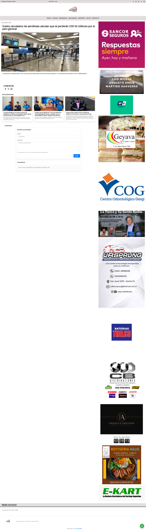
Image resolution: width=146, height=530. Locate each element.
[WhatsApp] (136, 1)
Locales (55, 18)
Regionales (63, 18)
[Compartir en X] (8, 89)
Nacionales (73, 18)
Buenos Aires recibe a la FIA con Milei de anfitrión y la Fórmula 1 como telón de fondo (78, 113)
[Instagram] (144, 1)
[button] (133, 1)
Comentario (19, 140)
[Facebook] (141, 1)
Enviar (77, 156)
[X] (138, 1)
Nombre (19, 133)
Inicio (49, 18)
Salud (88, 18)
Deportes (81, 18)
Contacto (95, 18)
